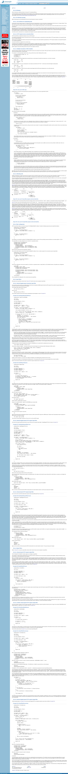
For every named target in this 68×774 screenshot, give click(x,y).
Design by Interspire (65, 773)
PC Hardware (4, 30)
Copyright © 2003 (14, 770)
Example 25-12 (23, 701)
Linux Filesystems (4, 28)
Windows (3, 31)
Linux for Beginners (5, 10)
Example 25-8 (41, 493)
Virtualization (4, 26)
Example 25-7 (56, 422)
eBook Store (4, 9)
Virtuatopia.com (4, 23)
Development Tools (4, 17)
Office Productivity (4, 11)
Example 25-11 (53, 701)
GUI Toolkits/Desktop (5, 19)
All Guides (3, 8)
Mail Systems (4, 20)
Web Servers (4, 29)
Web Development (4, 18)
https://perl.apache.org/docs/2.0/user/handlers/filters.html (28, 15)
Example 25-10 (33, 605)
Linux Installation (4, 12)
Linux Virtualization (4, 14)
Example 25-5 (43, 293)
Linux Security (4, 27)
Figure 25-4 (63, 76)
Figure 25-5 (13, 202)
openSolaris (3, 21)
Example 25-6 (42, 360)
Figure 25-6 (13, 208)
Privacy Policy (4, 32)
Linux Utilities (4, 13)
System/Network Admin (5, 15)
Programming (4, 16)
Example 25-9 (35, 564)
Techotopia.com (4, 22)
